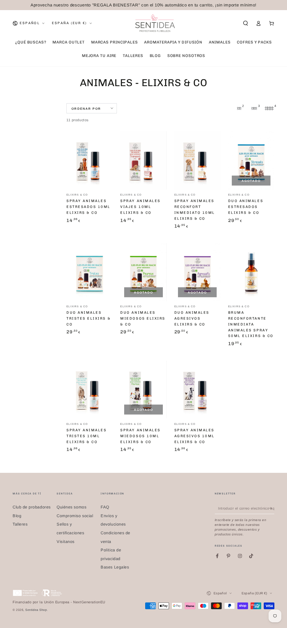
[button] (245, 23)
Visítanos (66, 541)
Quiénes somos (71, 507)
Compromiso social (75, 516)
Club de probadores (32, 507)
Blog (17, 516)
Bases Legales (115, 567)
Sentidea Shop (36, 609)
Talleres (20, 524)
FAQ (105, 507)
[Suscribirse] (271, 508)
